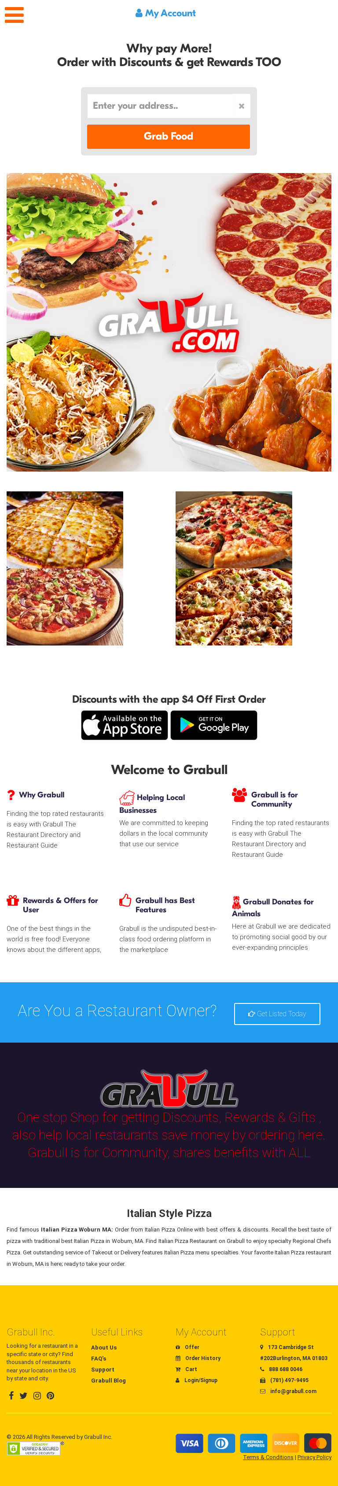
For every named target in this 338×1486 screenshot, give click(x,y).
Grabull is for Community (274, 799)
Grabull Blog (108, 1380)
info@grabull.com (292, 1391)
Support (102, 1369)
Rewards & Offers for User (60, 905)
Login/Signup (200, 1380)
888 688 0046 (285, 1369)
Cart (190, 1369)
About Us (104, 1347)
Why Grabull (41, 795)
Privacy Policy (314, 1457)
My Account (169, 13)
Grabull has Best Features (165, 905)
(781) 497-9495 (289, 1380)
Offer (191, 1347)
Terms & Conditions (268, 1457)
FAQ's (98, 1358)
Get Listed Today (280, 1014)
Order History (202, 1358)
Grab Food (168, 136)
